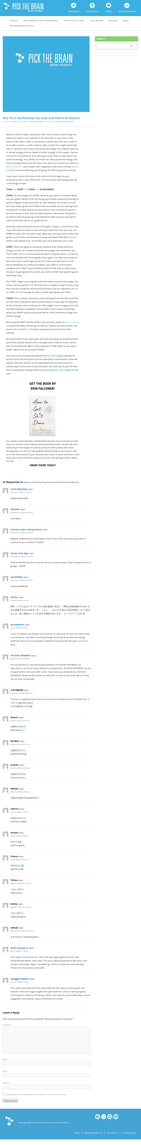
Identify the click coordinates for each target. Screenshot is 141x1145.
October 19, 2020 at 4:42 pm (21, 492)
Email (5, 1071)
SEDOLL (14, 597)
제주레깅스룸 (17, 865)
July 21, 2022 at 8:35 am (19, 836)
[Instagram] (103, 1116)
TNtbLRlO (14, 509)
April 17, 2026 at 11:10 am (19, 982)
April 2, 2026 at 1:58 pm (19, 951)
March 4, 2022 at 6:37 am (20, 744)
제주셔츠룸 (15, 842)
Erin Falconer (37, 122)
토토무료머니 (17, 937)
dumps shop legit (19, 553)
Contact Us (112, 1133)
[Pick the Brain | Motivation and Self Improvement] (9, 1126)
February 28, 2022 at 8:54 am (21, 693)
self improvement (65, 122)
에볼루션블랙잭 (18, 798)
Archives (113, 21)
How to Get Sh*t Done (74, 21)
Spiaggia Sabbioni (19, 979)
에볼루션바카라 (18, 774)
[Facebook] (97, 1116)
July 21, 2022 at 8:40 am (19, 860)
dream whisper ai (19, 948)
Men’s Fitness (71, 322)
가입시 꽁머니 (17, 889)
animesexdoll (17, 624)
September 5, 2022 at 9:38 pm (21, 931)
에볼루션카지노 (18, 750)
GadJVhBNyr (16, 577)
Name (5, 1059)
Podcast (14, 21)
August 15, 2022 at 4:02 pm (20, 907)
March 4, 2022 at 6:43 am (20, 768)
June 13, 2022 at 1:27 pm (19, 812)
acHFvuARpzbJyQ (18, 489)
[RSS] (115, 1116)
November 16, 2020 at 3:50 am (21, 556)
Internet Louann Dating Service (26, 529)
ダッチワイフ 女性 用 (74, 613)
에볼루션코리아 (18, 726)
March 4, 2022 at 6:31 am (20, 721)
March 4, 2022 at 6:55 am (20, 792)
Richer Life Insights (54, 356)
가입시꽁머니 (17, 913)
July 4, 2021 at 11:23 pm (19, 628)
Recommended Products (22, 26)
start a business (14, 166)
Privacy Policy (129, 1133)
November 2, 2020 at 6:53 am (21, 512)
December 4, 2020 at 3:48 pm (21, 580)
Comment (7, 1025)
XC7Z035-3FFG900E (20, 655)
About (126, 21)
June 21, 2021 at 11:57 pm (19, 600)
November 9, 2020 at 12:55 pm (21, 533)
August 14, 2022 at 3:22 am (20, 883)
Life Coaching (96, 21)
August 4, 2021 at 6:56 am (20, 659)
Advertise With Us (93, 1133)
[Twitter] (109, 1116)
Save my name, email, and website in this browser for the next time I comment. (36, 1095)
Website (6, 1083)
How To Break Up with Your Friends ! (40, 21)
